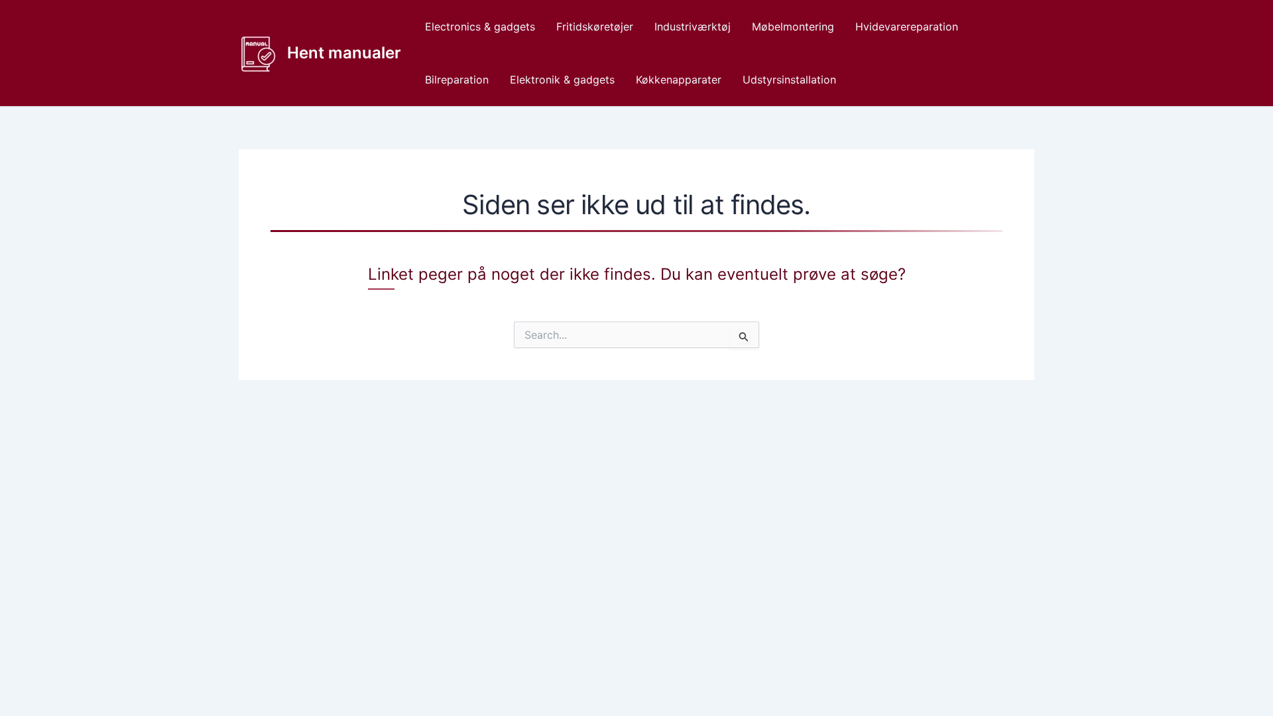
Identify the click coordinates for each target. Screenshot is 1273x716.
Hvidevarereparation (906, 26)
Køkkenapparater (678, 79)
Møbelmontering (793, 26)
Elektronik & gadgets (562, 79)
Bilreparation (457, 79)
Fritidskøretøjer (594, 26)
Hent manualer (344, 52)
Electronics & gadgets (480, 26)
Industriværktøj (692, 26)
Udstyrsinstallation (789, 79)
